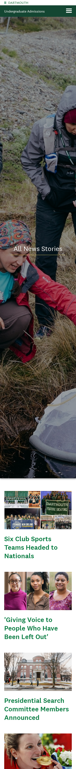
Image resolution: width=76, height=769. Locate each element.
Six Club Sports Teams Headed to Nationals (31, 547)
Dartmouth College (18, 3)
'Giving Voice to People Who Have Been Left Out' (31, 628)
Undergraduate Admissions (24, 11)
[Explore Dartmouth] (5, 2)
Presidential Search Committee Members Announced (36, 709)
